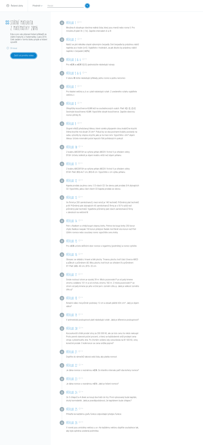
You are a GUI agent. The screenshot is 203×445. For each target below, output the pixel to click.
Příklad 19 (71, 315)
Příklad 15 (71, 241)
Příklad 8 (71, 103)
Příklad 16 (71, 254)
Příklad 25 (71, 409)
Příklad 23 (71, 379)
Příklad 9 (71, 124)
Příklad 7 (71, 87)
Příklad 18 (71, 298)
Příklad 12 (71, 181)
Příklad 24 (71, 392)
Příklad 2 (71, 39)
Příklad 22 (71, 365)
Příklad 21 (71, 352)
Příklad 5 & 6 (73, 73)
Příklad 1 (71, 23)
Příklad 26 (71, 423)
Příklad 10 (71, 147)
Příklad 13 (71, 197)
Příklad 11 (71, 164)
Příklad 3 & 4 (73, 60)
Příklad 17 (71, 275)
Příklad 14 (71, 221)
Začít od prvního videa (23, 55)
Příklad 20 (71, 328)
